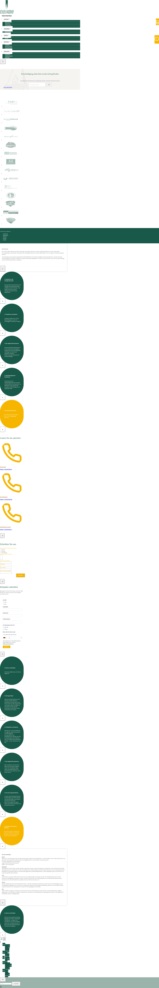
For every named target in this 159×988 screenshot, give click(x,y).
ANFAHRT (7, 57)
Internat (4, 952)
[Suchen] (49, 85)
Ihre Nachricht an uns (6, 554)
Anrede (4, 600)
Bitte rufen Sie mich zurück (9, 632)
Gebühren (7, 951)
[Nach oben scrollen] (1, 939)
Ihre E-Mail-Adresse (5, 561)
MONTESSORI (8, 37)
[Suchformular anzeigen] (3, 61)
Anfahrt (6, 975)
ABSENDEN (6, 647)
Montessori (7, 958)
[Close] (2, 269)
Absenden (20, 575)
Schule (3, 944)
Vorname (2, 564)
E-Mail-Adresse (6, 619)
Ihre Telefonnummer (5, 571)
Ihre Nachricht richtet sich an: (8, 548)
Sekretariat (13, 416)
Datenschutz (5, 235)
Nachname (3, 567)
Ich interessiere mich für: (8, 625)
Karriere (4, 238)
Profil (3, 957)
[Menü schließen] (0, 942)
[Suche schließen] (3, 979)
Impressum (5, 233)
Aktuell (3, 962)
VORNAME (5, 607)
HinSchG (5, 236)
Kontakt (4, 239)
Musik (6, 961)
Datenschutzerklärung (8, 644)
